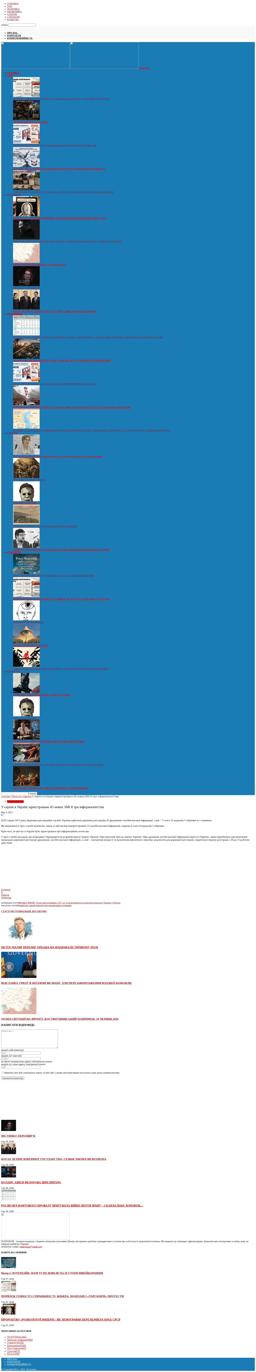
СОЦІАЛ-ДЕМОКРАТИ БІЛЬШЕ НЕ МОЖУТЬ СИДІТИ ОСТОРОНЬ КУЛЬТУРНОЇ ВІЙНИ (60, 669)
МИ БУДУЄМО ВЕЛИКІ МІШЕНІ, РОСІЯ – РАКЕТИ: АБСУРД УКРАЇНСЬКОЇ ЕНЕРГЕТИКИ (62, 360)
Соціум (13, 1351)
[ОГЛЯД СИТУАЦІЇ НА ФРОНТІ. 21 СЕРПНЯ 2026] (26, 262)
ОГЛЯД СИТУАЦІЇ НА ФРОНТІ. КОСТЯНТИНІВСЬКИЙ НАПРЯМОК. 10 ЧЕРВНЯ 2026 (60, 1019)
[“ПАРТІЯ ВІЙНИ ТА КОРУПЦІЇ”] (26, 119)
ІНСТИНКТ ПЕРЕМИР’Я (26, 288)
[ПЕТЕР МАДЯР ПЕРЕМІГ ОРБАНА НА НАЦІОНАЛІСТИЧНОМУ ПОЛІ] (18, 941)
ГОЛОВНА (13, 3)
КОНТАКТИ (14, 35)
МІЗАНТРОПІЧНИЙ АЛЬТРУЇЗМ (30, 645)
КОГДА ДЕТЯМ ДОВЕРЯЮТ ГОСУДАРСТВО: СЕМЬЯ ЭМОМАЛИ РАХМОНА (55, 311)
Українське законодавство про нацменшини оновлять (44, 905)
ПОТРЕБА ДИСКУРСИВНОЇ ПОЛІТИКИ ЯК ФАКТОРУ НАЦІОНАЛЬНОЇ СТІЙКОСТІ (59, 169)
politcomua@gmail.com (31, 1246)
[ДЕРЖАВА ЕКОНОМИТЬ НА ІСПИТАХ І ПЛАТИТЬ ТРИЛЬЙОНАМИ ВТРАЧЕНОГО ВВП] (26, 547)
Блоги (13, 1354)
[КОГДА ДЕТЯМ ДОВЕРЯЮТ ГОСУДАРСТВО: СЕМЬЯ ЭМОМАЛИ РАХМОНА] (26, 308)
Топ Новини (16, 1348)
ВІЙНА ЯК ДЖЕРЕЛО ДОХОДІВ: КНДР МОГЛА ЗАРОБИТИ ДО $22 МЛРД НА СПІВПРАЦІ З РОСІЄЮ (67, 241)
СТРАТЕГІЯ (13, 17)
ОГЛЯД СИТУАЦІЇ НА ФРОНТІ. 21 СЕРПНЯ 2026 (39, 264)
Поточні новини (22, 796)
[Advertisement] (23, 865)
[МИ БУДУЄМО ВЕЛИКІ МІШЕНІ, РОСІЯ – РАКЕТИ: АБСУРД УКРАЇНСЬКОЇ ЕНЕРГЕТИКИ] (26, 358)
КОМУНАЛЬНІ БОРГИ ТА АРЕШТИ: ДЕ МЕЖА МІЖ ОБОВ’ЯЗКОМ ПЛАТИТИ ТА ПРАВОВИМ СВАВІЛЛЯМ (72, 407)
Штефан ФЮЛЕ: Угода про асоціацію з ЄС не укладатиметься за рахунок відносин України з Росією (69, 903)
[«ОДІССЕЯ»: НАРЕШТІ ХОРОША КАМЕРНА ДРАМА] (26, 692)
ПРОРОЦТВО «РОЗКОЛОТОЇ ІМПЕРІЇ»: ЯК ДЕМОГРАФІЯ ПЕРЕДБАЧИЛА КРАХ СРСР (60, 218)
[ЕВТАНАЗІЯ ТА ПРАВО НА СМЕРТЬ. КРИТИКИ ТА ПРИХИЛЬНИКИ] (26, 785)
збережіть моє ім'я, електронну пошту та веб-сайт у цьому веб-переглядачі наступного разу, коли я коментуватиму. (62, 1072)
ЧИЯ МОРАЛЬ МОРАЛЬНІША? (29, 480)
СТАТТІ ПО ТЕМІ (11, 911)
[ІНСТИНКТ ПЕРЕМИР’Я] (26, 285)
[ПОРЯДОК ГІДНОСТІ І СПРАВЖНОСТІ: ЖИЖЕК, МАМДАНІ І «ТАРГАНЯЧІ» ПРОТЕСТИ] (26, 96)
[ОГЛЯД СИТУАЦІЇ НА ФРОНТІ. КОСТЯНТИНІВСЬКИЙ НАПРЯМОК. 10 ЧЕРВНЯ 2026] (18, 1013)
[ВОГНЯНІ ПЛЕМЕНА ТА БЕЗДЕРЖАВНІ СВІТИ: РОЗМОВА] (26, 523)
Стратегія (15, 1342)
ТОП (9, 6)
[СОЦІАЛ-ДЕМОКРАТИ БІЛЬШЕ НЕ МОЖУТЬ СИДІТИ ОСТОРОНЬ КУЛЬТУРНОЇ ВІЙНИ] (26, 666)
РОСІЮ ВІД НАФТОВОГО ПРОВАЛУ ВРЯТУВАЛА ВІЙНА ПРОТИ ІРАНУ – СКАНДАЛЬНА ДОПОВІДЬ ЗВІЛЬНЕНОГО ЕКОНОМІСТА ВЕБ (88, 337)
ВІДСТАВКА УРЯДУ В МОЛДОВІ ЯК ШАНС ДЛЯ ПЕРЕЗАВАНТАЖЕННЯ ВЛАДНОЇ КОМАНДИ (66, 983)
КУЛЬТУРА (13, 19)
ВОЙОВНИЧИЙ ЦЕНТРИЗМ (28, 622)
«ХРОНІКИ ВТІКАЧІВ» (25, 503)
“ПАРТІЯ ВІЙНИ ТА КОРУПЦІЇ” (30, 122)
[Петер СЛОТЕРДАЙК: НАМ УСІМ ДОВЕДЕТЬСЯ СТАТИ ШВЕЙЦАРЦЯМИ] (26, 573)
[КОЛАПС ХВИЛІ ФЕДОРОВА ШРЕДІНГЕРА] (8, 1176)
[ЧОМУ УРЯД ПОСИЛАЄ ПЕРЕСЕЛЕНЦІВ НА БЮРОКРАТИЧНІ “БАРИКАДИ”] (26, 143)
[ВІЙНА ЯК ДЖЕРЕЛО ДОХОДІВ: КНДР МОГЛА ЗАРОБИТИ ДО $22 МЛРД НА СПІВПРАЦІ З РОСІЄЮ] (26, 238)
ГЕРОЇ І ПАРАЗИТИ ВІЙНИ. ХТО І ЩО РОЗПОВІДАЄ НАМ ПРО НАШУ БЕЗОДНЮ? (58, 764)
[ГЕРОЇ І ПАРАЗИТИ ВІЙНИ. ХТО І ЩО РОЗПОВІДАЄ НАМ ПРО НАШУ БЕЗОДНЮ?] (26, 762)
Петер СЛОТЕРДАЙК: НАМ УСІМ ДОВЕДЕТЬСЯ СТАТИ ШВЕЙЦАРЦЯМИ (53, 575)
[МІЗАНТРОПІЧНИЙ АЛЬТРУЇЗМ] (26, 643)
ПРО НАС (12, 33)
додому (6, 796)
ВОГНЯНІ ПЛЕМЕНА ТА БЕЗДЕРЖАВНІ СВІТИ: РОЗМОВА (45, 526)
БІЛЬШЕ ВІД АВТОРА (34, 911)
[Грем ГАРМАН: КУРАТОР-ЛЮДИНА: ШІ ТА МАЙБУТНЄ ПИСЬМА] (26, 739)
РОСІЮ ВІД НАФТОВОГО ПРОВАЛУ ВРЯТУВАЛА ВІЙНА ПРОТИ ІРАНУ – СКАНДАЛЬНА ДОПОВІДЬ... (72, 1205)
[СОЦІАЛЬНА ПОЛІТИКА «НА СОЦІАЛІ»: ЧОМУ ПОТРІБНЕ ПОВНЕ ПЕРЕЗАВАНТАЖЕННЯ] (26, 189)
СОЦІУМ (12, 14)
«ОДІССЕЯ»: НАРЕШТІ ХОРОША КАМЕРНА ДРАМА (42, 695)
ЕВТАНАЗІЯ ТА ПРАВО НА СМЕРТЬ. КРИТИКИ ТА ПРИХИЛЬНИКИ (50, 788)
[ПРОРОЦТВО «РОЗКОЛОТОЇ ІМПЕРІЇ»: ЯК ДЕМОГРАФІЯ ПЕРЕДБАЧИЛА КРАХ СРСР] (26, 215)
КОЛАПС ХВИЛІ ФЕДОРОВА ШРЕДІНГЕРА (31, 1182)
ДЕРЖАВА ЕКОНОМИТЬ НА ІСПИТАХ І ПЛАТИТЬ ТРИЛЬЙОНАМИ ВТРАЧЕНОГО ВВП (61, 549)
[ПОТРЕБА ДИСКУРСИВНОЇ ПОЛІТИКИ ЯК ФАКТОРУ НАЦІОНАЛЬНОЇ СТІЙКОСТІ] (26, 166)
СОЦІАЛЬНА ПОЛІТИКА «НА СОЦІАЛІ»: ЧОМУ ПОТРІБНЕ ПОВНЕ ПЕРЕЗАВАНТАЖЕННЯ (63, 192)
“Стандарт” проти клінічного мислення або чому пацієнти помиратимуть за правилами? (58, 456)
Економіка (16, 1345)
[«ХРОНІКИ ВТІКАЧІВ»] (26, 500)
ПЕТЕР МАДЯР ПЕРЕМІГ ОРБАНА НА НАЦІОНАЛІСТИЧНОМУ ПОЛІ (49, 947)
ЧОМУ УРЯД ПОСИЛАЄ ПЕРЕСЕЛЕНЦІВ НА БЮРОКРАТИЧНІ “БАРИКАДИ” (55, 145)
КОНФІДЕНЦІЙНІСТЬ (20, 38)
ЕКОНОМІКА (14, 11)
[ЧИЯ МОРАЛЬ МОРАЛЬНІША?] (26, 477)
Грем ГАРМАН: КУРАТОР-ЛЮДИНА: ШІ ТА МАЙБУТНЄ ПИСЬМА (48, 741)
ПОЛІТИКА (13, 9)
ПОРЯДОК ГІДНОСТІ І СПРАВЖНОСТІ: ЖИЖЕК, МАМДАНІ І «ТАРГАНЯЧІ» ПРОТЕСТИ (61, 99)
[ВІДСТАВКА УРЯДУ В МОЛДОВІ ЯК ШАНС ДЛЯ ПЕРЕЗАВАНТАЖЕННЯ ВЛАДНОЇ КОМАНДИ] (18, 977)
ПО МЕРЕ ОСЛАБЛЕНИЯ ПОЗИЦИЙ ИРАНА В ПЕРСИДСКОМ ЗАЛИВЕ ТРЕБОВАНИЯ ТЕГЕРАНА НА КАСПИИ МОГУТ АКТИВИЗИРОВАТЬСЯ (91, 430)
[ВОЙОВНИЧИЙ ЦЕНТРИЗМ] (26, 619)
